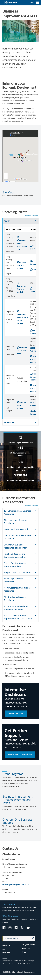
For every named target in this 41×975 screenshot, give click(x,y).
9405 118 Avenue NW (35, 404)
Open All (28, 215)
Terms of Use (26, 948)
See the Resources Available (20, 754)
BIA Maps (8, 192)
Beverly (35, 270)
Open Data (6, 953)
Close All (35, 215)
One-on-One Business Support (17, 821)
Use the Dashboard (16, 713)
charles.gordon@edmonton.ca (15, 885)
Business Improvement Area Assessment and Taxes (17, 800)
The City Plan (9, 904)
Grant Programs (12, 774)
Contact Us (6, 945)
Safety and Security (28, 945)
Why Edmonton (10, 916)
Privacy (24, 952)
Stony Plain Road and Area (34, 360)
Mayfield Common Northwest (35, 377)
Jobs (4, 949)
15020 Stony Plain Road (35, 349)
